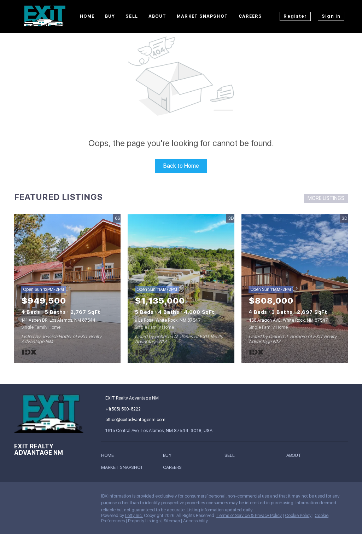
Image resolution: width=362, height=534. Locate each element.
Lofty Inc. (134, 515)
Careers (250, 16)
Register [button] (295, 16)
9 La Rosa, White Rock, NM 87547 (168, 320)
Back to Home (181, 165)
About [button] (157, 16)
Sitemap (172, 520)
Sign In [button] (331, 16)
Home (87, 16)
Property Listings (144, 520)
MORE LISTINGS (326, 198)
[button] (109, 456)
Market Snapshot (202, 16)
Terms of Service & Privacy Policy (249, 515)
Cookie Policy (298, 515)
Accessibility (195, 520)
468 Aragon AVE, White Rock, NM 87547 (288, 320)
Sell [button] (131, 16)
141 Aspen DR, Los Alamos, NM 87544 (58, 320)
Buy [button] (110, 16)
